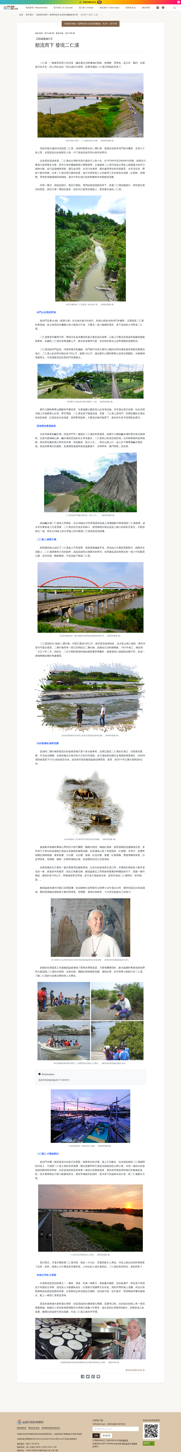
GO (99, 2)
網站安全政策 (33, 1428)
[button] (174, 7)
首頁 (21, 15)
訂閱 (96, 1436)
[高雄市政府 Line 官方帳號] (163, 7)
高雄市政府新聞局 (30, 1421)
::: (18, 6)
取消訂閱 (106, 1436)
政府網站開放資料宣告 (51, 1428)
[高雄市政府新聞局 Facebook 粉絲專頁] (157, 7)
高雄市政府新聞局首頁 (151, 1431)
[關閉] (178, 2)
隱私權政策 (21, 1428)
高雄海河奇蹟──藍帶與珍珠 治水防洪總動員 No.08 (57, 15)
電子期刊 (29, 15)
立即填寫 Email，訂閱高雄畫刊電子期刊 (108, 1424)
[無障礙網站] (148, 1443)
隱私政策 (125, 1444)
